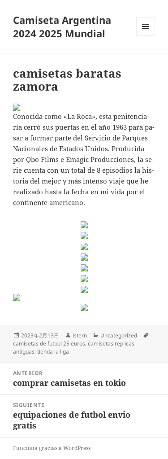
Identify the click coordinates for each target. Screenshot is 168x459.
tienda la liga (53, 351)
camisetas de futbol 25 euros (49, 343)
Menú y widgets (146, 35)
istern (80, 335)
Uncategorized (118, 335)
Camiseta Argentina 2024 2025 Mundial (62, 26)
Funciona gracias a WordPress (51, 448)
